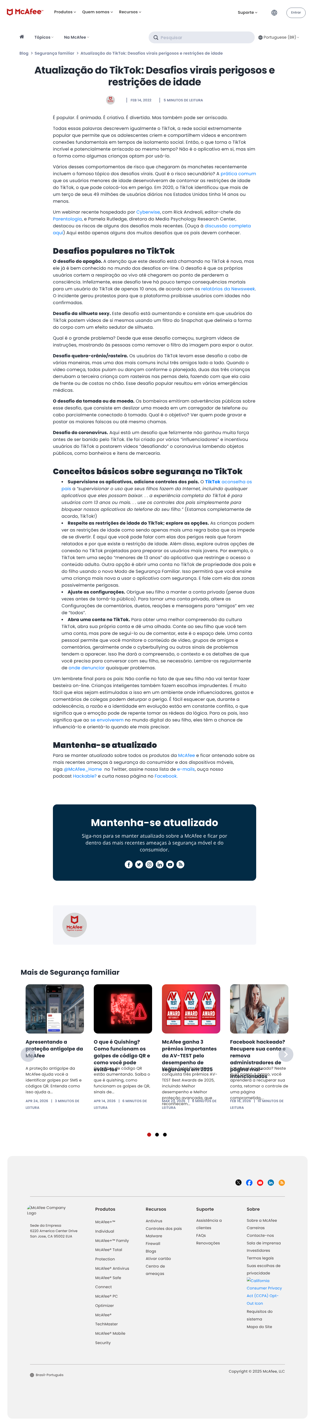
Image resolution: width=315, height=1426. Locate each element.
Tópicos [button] (42, 37)
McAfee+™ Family (112, 1240)
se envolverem (107, 720)
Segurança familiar (54, 53)
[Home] (22, 37)
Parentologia (67, 219)
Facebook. (166, 776)
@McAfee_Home (83, 769)
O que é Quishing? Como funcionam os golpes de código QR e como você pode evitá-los (122, 1055)
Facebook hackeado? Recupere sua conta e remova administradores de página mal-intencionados (258, 1059)
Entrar (296, 13)
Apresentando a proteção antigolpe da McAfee (54, 1048)
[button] (275, 11)
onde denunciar (87, 668)
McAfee (186, 755)
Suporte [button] (246, 12)
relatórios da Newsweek (228, 289)
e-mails (186, 769)
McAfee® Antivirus (112, 1268)
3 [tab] (165, 1135)
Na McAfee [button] (75, 37)
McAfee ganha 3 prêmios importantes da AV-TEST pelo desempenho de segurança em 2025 (189, 1055)
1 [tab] (149, 1135)
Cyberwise (148, 212)
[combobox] (278, 37)
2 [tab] (157, 1135)
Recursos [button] (128, 12)
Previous (28, 1054)
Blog (24, 53)
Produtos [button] (63, 12)
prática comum (238, 174)
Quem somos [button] (96, 12)
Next (286, 1054)
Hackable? (85, 776)
